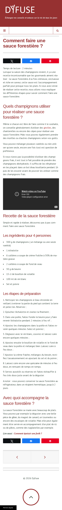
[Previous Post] (17, 457)
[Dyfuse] (20, 10)
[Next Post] (45, 457)
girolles (47, 127)
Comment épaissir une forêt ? (28, 433)
